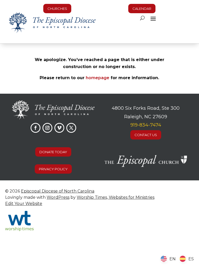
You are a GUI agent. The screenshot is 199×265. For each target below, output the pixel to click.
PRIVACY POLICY (53, 169)
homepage (97, 77)
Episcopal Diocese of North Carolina (57, 191)
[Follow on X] (71, 128)
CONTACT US (145, 135)
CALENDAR (141, 8)
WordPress (58, 197)
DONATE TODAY (53, 152)
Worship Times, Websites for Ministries (115, 197)
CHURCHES (57, 8)
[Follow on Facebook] (35, 128)
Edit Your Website (23, 203)
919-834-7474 (145, 125)
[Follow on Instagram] (47, 128)
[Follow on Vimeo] (59, 128)
